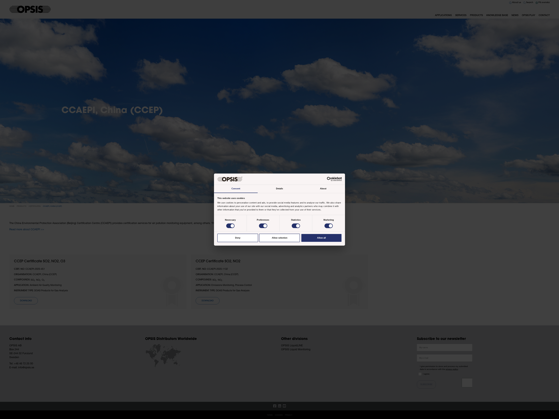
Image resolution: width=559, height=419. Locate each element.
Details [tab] (279, 188)
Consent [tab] (235, 188)
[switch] (263, 225)
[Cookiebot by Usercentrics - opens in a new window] (329, 179)
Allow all (321, 238)
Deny (237, 238)
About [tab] (323, 188)
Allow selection (279, 238)
